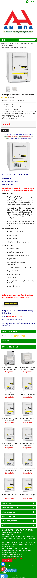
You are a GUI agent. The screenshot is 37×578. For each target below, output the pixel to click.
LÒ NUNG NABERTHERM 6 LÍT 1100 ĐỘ (9, 444)
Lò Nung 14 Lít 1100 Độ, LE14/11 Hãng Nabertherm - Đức (9, 394)
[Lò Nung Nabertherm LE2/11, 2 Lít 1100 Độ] (27, 485)
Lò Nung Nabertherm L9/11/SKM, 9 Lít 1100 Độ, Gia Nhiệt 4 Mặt (27, 369)
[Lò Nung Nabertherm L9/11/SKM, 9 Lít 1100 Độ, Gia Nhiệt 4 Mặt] (27, 358)
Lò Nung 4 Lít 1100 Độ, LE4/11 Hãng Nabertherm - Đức (27, 445)
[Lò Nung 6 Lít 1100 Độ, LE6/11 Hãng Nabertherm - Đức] (27, 409)
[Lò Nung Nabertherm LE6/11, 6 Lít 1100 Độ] (18, 67)
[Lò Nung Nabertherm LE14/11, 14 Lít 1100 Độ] (27, 383)
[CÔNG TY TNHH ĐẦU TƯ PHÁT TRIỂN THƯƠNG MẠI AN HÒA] (18, 37)
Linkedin (21, 100)
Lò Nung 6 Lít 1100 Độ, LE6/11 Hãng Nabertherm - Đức (27, 420)
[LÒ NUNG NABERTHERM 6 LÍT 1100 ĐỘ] (9, 434)
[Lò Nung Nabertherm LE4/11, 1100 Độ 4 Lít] (9, 459)
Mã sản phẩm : (7, 104)
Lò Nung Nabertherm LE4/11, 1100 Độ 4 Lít (9, 469)
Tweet (13, 100)
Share (5, 100)
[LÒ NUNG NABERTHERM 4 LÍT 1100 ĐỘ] (27, 459)
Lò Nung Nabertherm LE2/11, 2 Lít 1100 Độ (27, 495)
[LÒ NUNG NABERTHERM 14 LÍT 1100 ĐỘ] (9, 409)
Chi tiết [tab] (4, 130)
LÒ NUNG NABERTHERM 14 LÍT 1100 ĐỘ (9, 419)
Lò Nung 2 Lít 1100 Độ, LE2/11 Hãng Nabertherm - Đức (9, 496)
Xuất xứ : (8, 107)
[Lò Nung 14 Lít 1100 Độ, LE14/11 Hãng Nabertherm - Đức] (9, 383)
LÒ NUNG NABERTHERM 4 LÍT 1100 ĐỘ (27, 469)
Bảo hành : (8, 109)
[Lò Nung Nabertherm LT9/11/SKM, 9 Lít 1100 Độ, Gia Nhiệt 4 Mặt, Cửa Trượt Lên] (9, 358)
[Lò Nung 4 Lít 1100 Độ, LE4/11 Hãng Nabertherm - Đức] (27, 434)
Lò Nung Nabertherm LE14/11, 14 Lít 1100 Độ (27, 393)
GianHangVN (22, 577)
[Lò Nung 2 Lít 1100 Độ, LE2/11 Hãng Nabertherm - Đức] (9, 485)
